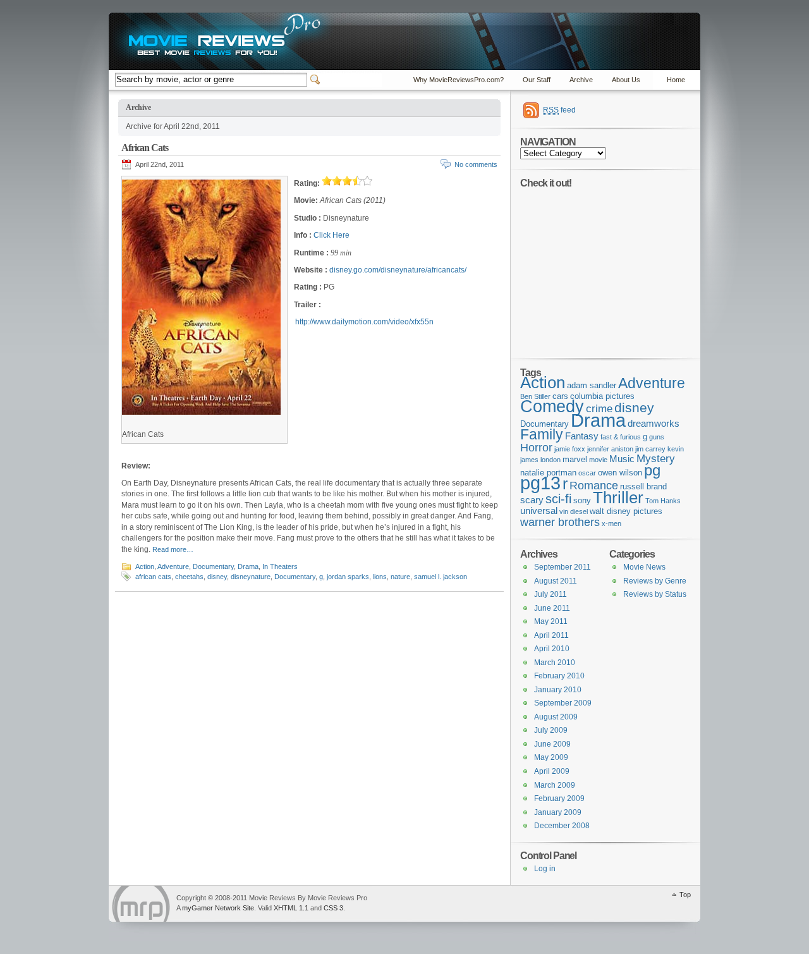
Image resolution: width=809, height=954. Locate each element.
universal (538, 510)
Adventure (173, 566)
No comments (475, 164)
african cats (153, 576)
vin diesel (573, 511)
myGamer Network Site (218, 908)
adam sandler (591, 385)
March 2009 (554, 785)
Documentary (213, 566)
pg (652, 470)
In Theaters (280, 566)
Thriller (618, 497)
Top (685, 894)
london (550, 459)
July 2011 (550, 594)
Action (144, 566)
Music (622, 458)
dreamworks (653, 423)
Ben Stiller (535, 396)
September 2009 (563, 703)
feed (559, 110)
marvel (575, 459)
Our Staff (536, 79)
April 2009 (551, 771)
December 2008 (562, 825)
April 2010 (551, 648)
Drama (248, 566)
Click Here (331, 235)
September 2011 (562, 567)
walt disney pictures (626, 511)
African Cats (144, 147)
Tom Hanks (663, 501)
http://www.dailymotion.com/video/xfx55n (364, 321)
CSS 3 (333, 908)
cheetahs (189, 576)
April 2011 (551, 635)
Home (676, 79)
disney (217, 576)
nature (400, 576)
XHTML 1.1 (291, 908)
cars (560, 396)
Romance (593, 485)
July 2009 (551, 730)
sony (582, 500)
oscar (587, 473)
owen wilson (620, 472)
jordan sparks (348, 576)
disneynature (251, 576)
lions (380, 576)
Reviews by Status (654, 594)
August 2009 (556, 716)
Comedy (552, 406)
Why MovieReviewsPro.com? (458, 79)
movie (598, 459)
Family (541, 434)
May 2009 (551, 757)
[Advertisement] (599, 267)
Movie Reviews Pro (141, 904)
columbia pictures (602, 396)
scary (532, 499)
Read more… (172, 549)
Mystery (655, 459)
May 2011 (551, 621)
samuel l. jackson (440, 576)
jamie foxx (569, 449)
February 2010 (559, 675)
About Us (626, 79)
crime (599, 409)
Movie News (644, 567)
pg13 (540, 482)
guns (656, 437)
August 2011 (555, 581)
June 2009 (552, 744)
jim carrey (650, 449)
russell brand (643, 486)
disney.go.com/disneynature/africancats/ (397, 270)
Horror (536, 447)
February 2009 (559, 798)
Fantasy (582, 436)
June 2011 (552, 608)
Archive (581, 79)
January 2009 (557, 812)
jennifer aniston (610, 449)
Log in (545, 868)
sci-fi (558, 499)
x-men (611, 523)
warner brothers (560, 522)
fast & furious (620, 437)
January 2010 (557, 689)
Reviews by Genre (654, 581)
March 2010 (554, 662)
